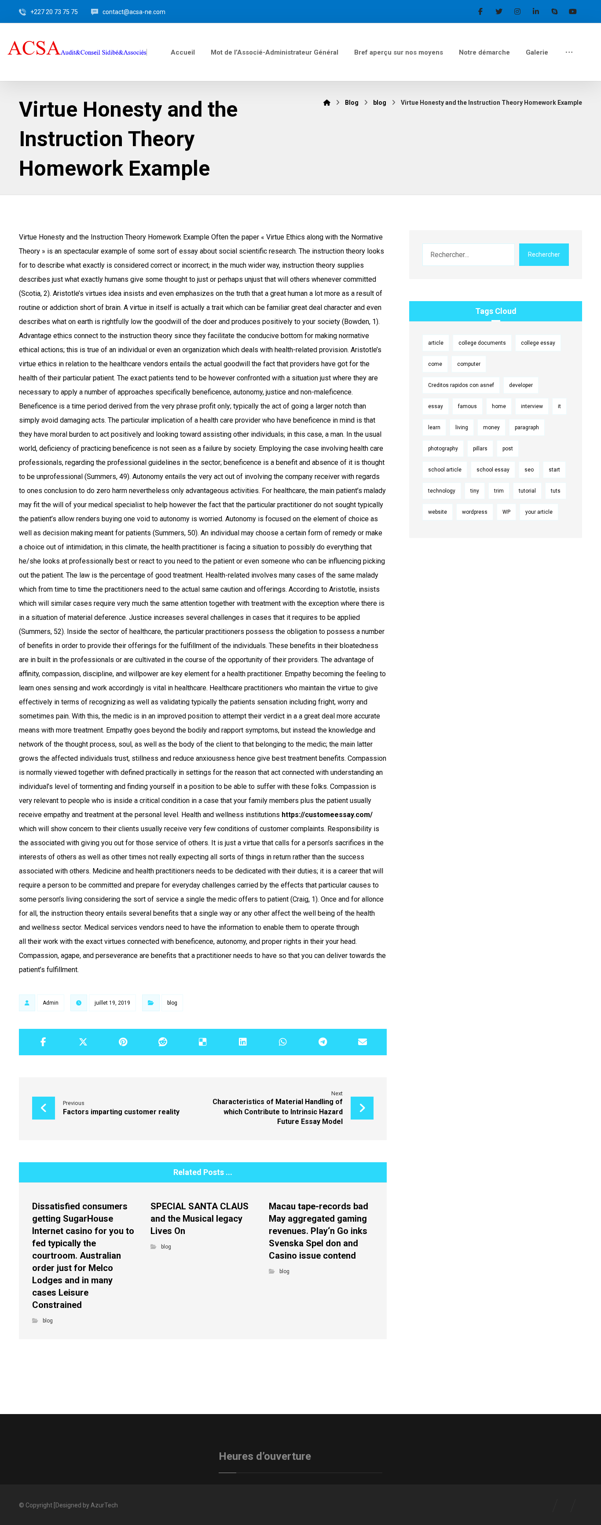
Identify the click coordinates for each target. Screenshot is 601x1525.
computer (468, 364)
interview (532, 406)
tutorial (527, 491)
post (507, 449)
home (499, 406)
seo (529, 470)
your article (539, 512)
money (491, 427)
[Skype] (554, 11)
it (559, 406)
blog (172, 1003)
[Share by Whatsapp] (282, 1042)
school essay (492, 470)
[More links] (569, 52)
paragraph (527, 427)
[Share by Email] (363, 1042)
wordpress (474, 512)
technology (441, 491)
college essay (538, 343)
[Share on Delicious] (203, 1042)
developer (521, 385)
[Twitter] (499, 11)
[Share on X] (83, 1042)
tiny (474, 491)
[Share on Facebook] (43, 1042)
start (554, 470)
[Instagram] (517, 11)
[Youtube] (573, 11)
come (435, 364)
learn (434, 427)
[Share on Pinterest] (123, 1042)
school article (445, 470)
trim (499, 491)
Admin (51, 1003)
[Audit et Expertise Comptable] (78, 50)
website (437, 512)
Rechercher (544, 254)
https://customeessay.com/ (327, 814)
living (461, 427)
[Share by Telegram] (323, 1042)
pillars (480, 449)
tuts (556, 491)
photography (443, 449)
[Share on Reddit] (163, 1042)
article (435, 343)
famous (467, 406)
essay (435, 406)
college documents (482, 343)
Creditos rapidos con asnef (461, 385)
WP (506, 512)
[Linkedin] (536, 11)
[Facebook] (480, 11)
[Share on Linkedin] (242, 1042)
